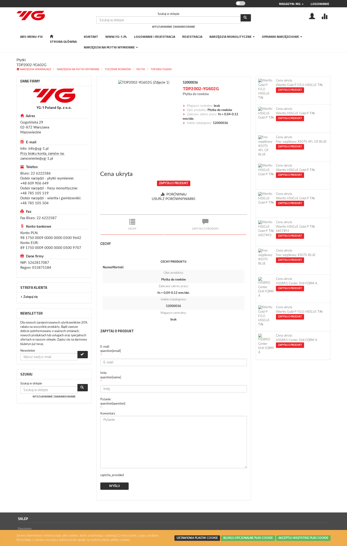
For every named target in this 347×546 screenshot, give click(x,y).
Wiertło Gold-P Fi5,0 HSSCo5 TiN (299, 85)
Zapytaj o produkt (173, 183)
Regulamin (25, 528)
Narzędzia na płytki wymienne (78, 69)
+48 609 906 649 (34, 183)
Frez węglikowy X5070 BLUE (296, 255)
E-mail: (110, 349)
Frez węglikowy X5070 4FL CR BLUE (301, 141)
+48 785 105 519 (34, 193)
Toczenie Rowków (118, 69)
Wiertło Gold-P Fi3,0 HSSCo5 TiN (299, 311)
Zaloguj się (30, 297)
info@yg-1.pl (38, 148)
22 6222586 (41, 173)
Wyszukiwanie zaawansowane (173, 26)
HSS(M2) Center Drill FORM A (296, 283)
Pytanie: (112, 401)
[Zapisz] (82, 354)
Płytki (140, 69)
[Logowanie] (312, 16)
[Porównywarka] (324, 16)
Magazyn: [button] (289, 3)
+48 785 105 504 (34, 203)
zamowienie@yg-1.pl (36, 158)
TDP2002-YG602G (161, 69)
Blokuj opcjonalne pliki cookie (248, 538)
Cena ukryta (116, 174)
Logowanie (320, 3)
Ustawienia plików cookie (197, 538)
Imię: (110, 375)
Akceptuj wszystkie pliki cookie (303, 538)
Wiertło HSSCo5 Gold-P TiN (295, 113)
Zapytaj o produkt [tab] (205, 228)
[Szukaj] (246, 17)
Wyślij (114, 486)
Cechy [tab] (132, 228)
